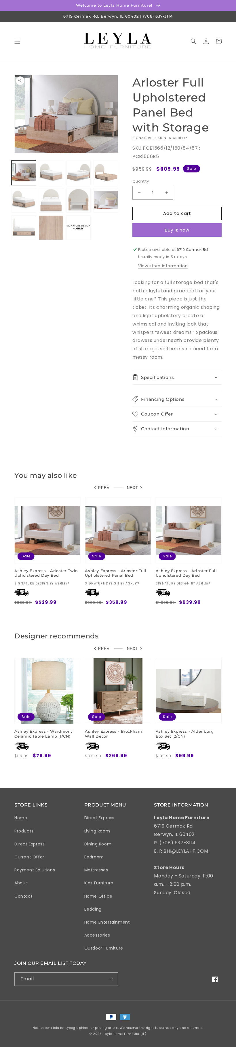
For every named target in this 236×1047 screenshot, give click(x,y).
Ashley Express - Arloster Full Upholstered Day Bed (186, 573)
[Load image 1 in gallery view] (24, 173)
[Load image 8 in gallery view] (106, 200)
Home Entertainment (107, 922)
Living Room (97, 831)
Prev (104, 488)
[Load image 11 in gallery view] (78, 227)
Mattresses (96, 870)
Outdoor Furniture (103, 948)
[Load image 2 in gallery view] (51, 173)
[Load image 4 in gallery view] (106, 173)
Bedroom (94, 857)
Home (20, 818)
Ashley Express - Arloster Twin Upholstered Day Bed (46, 573)
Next (132, 488)
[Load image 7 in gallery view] (78, 200)
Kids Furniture (98, 883)
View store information (163, 266)
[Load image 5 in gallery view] (24, 200)
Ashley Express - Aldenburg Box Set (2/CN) (185, 733)
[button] (17, 41)
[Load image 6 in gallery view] (51, 200)
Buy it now (177, 230)
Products (24, 831)
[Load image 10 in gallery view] (51, 227)
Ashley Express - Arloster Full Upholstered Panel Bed (115, 573)
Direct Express (29, 844)
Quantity (140, 181)
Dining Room (98, 844)
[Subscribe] (111, 979)
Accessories (97, 935)
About (20, 883)
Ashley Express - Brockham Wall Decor (113, 733)
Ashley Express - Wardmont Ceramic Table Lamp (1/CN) (43, 733)
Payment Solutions (34, 870)
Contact (23, 896)
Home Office (98, 896)
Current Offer (29, 857)
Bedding (93, 909)
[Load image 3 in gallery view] (78, 173)
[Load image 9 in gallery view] (24, 227)
